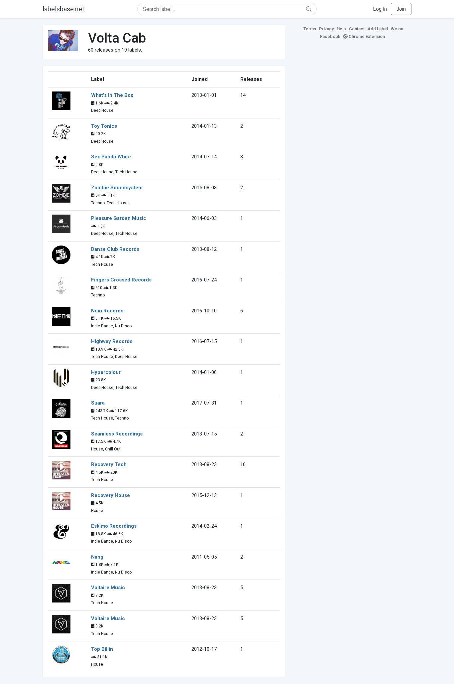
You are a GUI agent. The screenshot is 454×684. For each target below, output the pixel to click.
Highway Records (111, 341)
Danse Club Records (115, 249)
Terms (309, 28)
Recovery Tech (109, 464)
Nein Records (107, 311)
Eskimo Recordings (114, 526)
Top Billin (102, 649)
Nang (97, 557)
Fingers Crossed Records (121, 280)
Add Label (378, 28)
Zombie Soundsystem (117, 188)
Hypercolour (106, 372)
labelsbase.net (63, 9)
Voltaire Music (108, 588)
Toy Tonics (104, 126)
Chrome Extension (366, 36)
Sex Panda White (111, 157)
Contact (357, 28)
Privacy (326, 28)
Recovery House (110, 495)
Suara (98, 403)
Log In (380, 9)
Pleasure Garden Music (118, 218)
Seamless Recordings (117, 434)
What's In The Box (112, 95)
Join (401, 9)
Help (341, 28)
